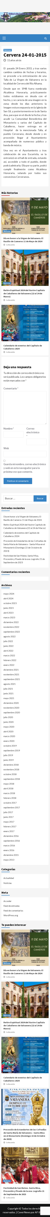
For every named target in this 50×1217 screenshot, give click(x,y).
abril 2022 (8, 650)
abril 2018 (8, 788)
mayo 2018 (8, 783)
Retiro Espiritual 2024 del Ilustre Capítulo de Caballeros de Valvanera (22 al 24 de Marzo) (24, 293)
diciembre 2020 (11, 703)
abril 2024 (8, 598)
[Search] (45, 38)
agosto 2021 (9, 684)
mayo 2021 (8, 698)
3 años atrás (10, 1142)
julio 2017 (8, 812)
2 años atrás (10, 245)
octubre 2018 (10, 774)
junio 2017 (8, 817)
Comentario (10, 388)
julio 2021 (8, 688)
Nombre (8, 428)
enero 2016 (8, 850)
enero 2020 (8, 741)
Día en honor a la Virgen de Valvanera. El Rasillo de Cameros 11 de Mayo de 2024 (22, 518)
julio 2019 (8, 755)
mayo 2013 (8, 859)
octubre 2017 (10, 802)
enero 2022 (8, 665)
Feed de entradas (11, 905)
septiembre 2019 (11, 750)
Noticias (7, 50)
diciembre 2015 (11, 855)
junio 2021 (8, 693)
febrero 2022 (9, 660)
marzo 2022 (9, 655)
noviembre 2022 (11, 627)
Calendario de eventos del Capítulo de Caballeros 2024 (21, 534)
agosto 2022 (9, 636)
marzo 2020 (9, 736)
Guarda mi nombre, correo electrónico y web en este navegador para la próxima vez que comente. (24, 468)
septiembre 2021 (11, 679)
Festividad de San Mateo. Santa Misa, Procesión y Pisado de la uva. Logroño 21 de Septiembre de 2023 (24, 559)
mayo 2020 (8, 726)
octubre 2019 (10, 745)
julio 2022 (8, 641)
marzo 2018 (9, 793)
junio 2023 (8, 608)
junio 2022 (8, 646)
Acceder (7, 901)
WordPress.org (10, 915)
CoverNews (23, 1212)
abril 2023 (8, 612)
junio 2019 (8, 760)
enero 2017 (8, 831)
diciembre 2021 (11, 669)
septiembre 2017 (11, 807)
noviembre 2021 (11, 674)
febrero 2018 (9, 798)
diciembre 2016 (11, 836)
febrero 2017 (9, 826)
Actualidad (8, 878)
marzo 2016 (9, 845)
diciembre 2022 (11, 622)
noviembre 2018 (11, 769)
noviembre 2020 (11, 707)
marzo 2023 (9, 617)
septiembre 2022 (11, 631)
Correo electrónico (32, 432)
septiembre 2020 (11, 712)
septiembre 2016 (11, 840)
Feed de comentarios (13, 910)
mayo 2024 (8, 593)
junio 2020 (8, 722)
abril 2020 (8, 731)
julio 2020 (8, 717)
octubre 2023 (10, 603)
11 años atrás (14, 60)
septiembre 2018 (11, 779)
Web (6, 448)
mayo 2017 (8, 821)
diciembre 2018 (11, 764)
